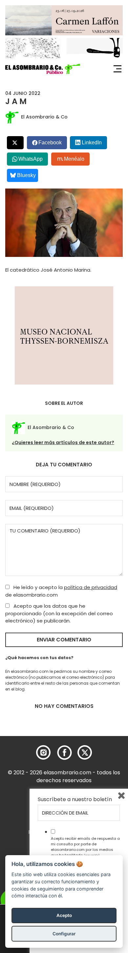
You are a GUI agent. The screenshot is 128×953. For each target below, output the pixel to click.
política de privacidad (90, 587)
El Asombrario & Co (44, 117)
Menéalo (74, 159)
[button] (42, 69)
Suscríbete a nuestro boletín (75, 799)
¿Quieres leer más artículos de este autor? (63, 442)
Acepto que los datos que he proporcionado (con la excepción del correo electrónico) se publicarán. (59, 613)
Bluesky (26, 175)
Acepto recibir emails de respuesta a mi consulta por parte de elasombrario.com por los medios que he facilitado (85, 846)
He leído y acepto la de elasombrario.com (61, 591)
